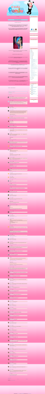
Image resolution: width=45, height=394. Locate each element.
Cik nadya (11, 148)
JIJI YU (11, 283)
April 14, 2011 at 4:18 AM (13, 178)
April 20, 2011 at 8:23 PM (13, 375)
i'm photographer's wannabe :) (34, 74)
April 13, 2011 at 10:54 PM (13, 163)
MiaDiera (10, 241)
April (31, 58)
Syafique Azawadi (11, 125)
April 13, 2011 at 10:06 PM (13, 155)
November (32, 53)
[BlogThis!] (9, 92)
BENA (10, 183)
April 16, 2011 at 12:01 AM (13, 244)
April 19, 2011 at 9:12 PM (13, 265)
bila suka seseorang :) (33, 71)
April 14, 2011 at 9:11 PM (13, 209)
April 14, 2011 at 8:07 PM (13, 203)
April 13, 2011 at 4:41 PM (13, 131)
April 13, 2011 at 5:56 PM (13, 139)
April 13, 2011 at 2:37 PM (13, 115)
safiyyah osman (11, 161)
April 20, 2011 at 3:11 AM (13, 269)
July (31, 56)
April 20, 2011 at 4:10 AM (13, 302)
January (32, 78)
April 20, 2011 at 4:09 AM (13, 291)
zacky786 (11, 106)
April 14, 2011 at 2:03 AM (13, 171)
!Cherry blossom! (32, 93)
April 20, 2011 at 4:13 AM (13, 334)
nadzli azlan (11, 234)
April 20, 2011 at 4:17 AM (13, 360)
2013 (31, 50)
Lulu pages (32, 86)
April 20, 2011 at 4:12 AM (13, 327)
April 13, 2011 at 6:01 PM (13, 143)
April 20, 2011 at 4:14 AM (13, 346)
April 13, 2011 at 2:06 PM (13, 108)
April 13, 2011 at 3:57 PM (13, 127)
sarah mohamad (12, 294)
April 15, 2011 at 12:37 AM (13, 216)
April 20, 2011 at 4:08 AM (13, 284)
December (32, 52)
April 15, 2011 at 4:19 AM (13, 224)
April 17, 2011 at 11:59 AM (13, 255)
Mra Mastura (11, 100)
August (31, 55)
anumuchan (11, 214)
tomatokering (11, 278)
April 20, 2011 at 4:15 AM (13, 353)
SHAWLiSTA (11, 176)
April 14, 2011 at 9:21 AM (13, 192)
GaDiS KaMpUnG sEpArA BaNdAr (13, 340)
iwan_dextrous (11, 253)
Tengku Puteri (11, 96)
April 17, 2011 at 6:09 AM (13, 248)
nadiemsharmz (11, 308)
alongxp (10, 373)
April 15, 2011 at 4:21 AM (13, 228)
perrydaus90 (11, 197)
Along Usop (11, 120)
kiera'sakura (11, 301)
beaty (10, 326)
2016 (31, 49)
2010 (31, 79)
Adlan (10, 168)
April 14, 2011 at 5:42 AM (13, 185)
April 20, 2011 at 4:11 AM (13, 316)
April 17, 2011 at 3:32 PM (13, 260)
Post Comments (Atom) (13, 380)
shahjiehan (11, 190)
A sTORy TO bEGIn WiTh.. (33, 91)
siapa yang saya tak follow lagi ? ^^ (34, 66)
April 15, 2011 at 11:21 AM (13, 236)
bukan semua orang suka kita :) (34, 67)
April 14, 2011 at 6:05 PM (13, 199)
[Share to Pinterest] (11, 92)
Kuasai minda (11, 279)
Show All (37, 95)
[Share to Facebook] (10, 92)
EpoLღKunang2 (11, 363)
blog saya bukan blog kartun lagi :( (34, 75)
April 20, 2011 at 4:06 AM (13, 273)
